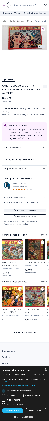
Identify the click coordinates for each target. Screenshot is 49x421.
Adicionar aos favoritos (26, 210)
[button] (24, 147)
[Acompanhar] (43, 29)
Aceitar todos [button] (12, 411)
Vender (17, 13)
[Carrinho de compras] (45, 5)
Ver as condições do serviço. (16, 224)
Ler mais (5, 382)
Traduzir (10, 80)
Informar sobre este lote (24, 332)
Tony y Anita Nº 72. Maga (34, 310)
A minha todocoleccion (35, 13)
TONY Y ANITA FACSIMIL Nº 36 (9, 264)
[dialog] (24, 393)
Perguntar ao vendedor (26, 216)
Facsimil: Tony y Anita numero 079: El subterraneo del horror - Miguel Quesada (12, 311)
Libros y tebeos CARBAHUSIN (18, 178)
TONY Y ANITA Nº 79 (35, 262)
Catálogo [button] (7, 13)
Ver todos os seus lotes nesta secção (21, 202)
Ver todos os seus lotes (15, 197)
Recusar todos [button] (36, 411)
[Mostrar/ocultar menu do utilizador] (3, 5)
